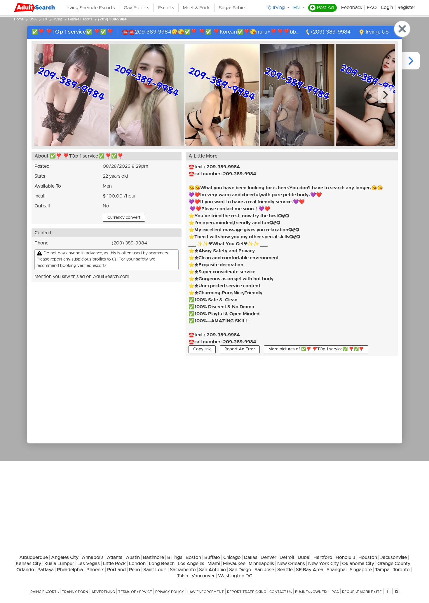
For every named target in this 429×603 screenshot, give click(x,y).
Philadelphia (70, 569)
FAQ (372, 7)
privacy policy (169, 592)
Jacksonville (393, 557)
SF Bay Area (309, 569)
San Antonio (212, 569)
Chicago (232, 557)
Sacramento (183, 569)
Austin (133, 557)
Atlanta (115, 557)
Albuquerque (33, 557)
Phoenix (95, 569)
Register (406, 7)
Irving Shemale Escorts (91, 8)
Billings (174, 557)
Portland (116, 569)
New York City (323, 563)
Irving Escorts (44, 592)
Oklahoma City (358, 563)
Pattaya (45, 569)
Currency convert (123, 218)
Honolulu (345, 557)
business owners (311, 592)
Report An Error (239, 349)
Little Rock (114, 563)
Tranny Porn (75, 592)
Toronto (401, 569)
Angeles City (65, 557)
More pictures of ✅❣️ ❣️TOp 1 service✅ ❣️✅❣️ (316, 349)
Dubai (304, 557)
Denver (268, 557)
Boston (193, 557)
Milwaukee (234, 563)
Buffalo (212, 557)
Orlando (25, 569)
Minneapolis (261, 563)
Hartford (322, 557)
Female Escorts (80, 19)
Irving (57, 19)
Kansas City (28, 563)
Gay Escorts (136, 8)
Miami (213, 563)
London (137, 563)
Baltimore (153, 557)
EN (296, 7)
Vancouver (203, 576)
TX (45, 19)
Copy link (202, 349)
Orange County (393, 563)
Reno (134, 569)
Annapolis (93, 557)
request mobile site (362, 592)
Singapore (361, 569)
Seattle (285, 569)
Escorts (166, 8)
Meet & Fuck (196, 8)
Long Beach (162, 563)
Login (387, 7)
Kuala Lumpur (59, 563)
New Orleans (291, 563)
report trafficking (246, 592)
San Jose (264, 569)
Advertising (103, 592)
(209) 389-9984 (112, 19)
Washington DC (235, 576)
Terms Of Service (135, 592)
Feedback (351, 7)
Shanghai (336, 569)
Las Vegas (88, 563)
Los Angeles (191, 563)
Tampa (382, 569)
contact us (280, 592)
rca (335, 592)
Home (19, 19)
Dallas (250, 557)
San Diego (240, 569)
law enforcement (205, 592)
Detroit (287, 557)
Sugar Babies (232, 8)
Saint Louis (155, 569)
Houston (367, 557)
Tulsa (182, 576)
